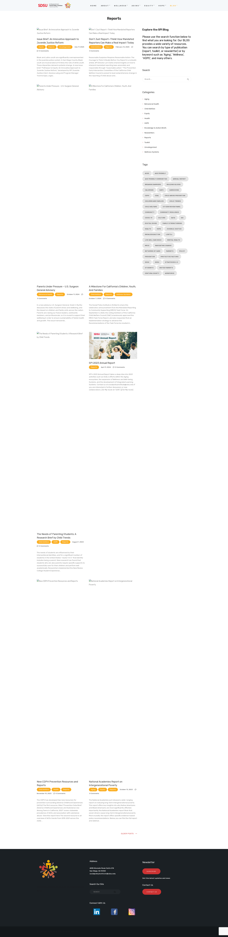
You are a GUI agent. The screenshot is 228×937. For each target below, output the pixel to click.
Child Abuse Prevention (175, 195)
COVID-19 (148, 218)
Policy (182, 251)
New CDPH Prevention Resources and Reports (57, 783)
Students (149, 268)
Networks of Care (152, 251)
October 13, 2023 (126, 789)
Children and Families (154, 201)
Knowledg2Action (152, 234)
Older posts (127, 834)
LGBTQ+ (169, 234)
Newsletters (149, 133)
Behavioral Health (45, 294)
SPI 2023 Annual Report (102, 363)
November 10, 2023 (44, 793)
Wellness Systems (123, 294)
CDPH (147, 195)
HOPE (56, 542)
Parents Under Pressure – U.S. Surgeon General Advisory (58, 288)
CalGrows (149, 190)
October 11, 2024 (73, 294)
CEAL (157, 195)
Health (56, 789)
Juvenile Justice (174, 229)
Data (173, 218)
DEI (182, 218)
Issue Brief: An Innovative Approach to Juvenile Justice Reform (58, 41)
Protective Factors (170, 256)
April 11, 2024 (106, 367)
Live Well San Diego (153, 240)
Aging (93, 789)
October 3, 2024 (95, 298)
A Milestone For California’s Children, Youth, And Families (112, 288)
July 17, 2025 (79, 47)
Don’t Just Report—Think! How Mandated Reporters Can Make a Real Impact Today (111, 41)
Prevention (150, 256)
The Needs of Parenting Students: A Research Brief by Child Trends (56, 536)
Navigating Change (163, 245)
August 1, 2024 (78, 542)
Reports (51, 47)
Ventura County (152, 273)
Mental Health (173, 240)
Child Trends (175, 201)
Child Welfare (96, 47)
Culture (161, 218)
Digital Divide (151, 223)
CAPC (161, 190)
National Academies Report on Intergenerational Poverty (105, 783)
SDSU (157, 262)
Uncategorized (64, 47)
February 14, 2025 (122, 47)
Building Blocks (174, 184)
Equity (41, 47)
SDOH (147, 262)
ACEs (147, 173)
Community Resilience (169, 212)
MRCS (147, 245)
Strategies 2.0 (171, 262)
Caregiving (174, 190)
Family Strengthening (172, 223)
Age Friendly (160, 173)
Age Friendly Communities (156, 179)
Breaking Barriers (153, 184)
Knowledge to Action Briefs (155, 128)
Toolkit (147, 142)
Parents (170, 251)
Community (149, 212)
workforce (169, 273)
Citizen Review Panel (172, 207)
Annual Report (179, 179)
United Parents (166, 268)
